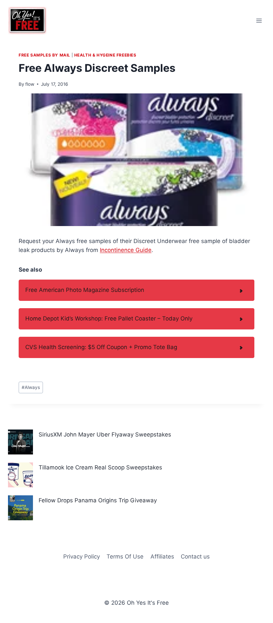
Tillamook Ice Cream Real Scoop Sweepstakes (100, 467)
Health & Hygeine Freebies (105, 55)
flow (29, 84)
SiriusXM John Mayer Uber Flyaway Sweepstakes (105, 434)
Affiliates (162, 556)
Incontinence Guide (125, 250)
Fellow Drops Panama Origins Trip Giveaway (98, 500)
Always (31, 387)
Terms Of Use (125, 556)
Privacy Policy (81, 556)
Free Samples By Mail (44, 55)
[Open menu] (259, 20)
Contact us (195, 556)
